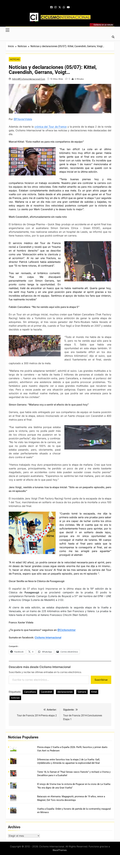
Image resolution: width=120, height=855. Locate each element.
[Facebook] (51, 7)
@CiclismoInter (66, 630)
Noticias (15, 59)
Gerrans (82, 691)
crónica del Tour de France (51, 126)
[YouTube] (68, 7)
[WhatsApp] (64, 7)
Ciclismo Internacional (48, 637)
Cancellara (30, 691)
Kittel (94, 691)
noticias (15, 697)
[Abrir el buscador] (113, 37)
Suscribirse (101, 679)
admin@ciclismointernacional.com (28, 78)
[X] (60, 7)
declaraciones (65, 691)
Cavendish (46, 691)
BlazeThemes (60, 850)
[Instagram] (55, 7)
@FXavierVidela (23, 119)
